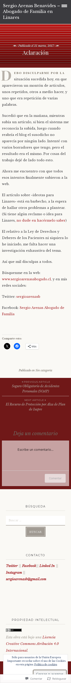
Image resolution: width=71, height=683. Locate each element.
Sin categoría (44, 370)
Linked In (47, 566)
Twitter (12, 566)
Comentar (55, 478)
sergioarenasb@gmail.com (26, 579)
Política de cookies (45, 664)
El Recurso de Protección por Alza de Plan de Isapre (35, 405)
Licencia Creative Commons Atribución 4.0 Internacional (32, 644)
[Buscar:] (35, 520)
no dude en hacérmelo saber (41, 220)
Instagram (14, 573)
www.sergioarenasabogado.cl (26, 279)
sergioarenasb (28, 297)
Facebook (29, 566)
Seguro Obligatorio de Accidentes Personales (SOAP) (35, 386)
